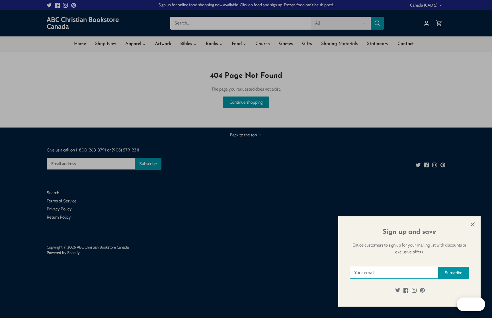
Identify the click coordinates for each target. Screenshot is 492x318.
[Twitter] (397, 290)
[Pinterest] (422, 290)
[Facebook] (405, 290)
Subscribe (453, 272)
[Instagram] (414, 290)
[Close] (472, 224)
